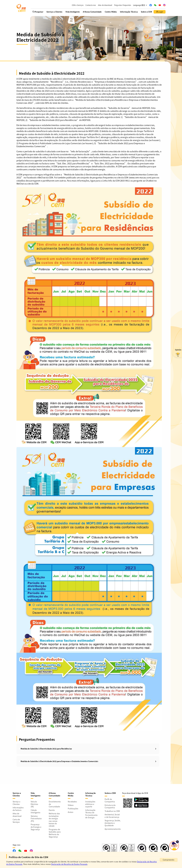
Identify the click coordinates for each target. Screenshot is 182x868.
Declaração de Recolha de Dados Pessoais (69, 864)
